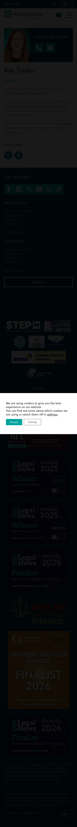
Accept (14, 422)
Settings (32, 422)
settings (52, 414)
